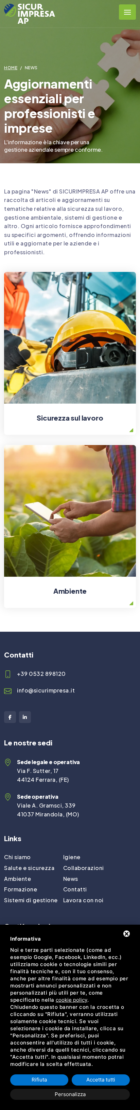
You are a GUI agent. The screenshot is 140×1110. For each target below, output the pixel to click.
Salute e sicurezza (29, 867)
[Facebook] (10, 717)
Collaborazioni (83, 867)
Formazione (20, 889)
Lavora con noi (83, 900)
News (70, 878)
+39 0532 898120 (41, 673)
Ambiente (17, 878)
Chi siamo (17, 857)
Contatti (75, 889)
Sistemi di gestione (31, 900)
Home (10, 67)
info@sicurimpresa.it (46, 690)
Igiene (72, 857)
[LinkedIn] (25, 717)
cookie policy (71, 1000)
